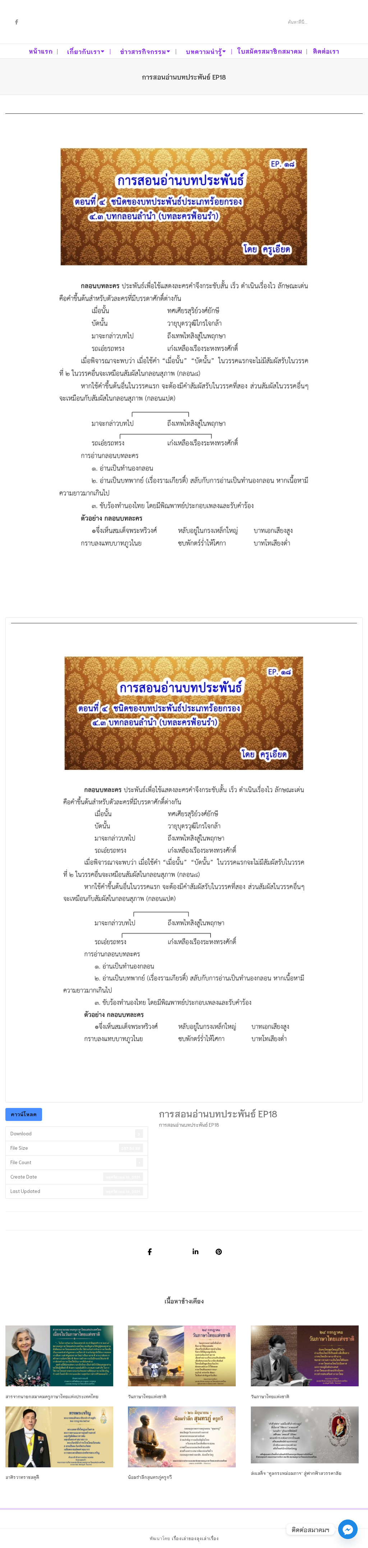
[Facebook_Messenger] (348, 1529)
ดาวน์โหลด (24, 1114)
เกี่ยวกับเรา (83, 51)
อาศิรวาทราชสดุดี (22, 1477)
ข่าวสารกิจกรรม (143, 51)
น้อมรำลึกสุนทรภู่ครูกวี (150, 1477)
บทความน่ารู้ (204, 51)
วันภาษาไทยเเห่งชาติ (147, 1396)
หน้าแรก (41, 51)
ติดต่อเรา (326, 51)
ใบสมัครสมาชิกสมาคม (270, 51)
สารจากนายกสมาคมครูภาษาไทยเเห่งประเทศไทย (51, 1396)
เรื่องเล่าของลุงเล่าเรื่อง (195, 1538)
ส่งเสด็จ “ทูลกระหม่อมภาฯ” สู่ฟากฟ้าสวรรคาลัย (296, 1473)
